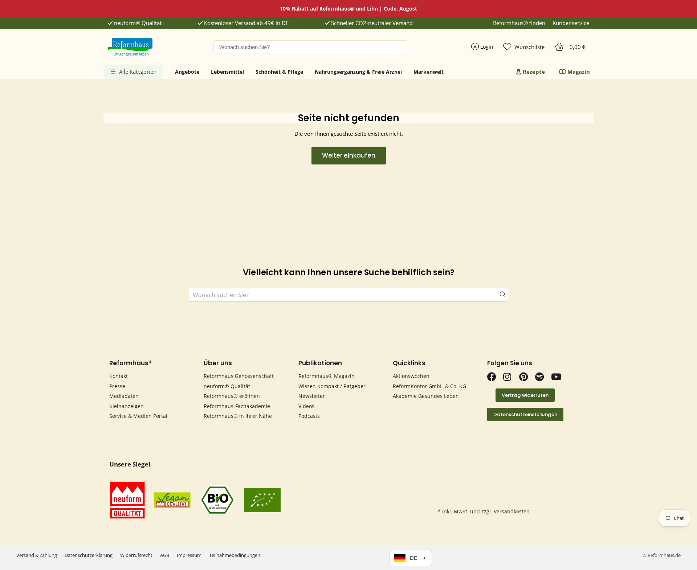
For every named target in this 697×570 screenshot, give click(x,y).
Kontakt (118, 375)
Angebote (187, 71)
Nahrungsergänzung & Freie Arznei (358, 71)
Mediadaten (124, 395)
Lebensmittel (227, 71)
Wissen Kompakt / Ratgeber (332, 386)
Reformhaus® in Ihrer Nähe (238, 415)
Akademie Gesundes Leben (426, 395)
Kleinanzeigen (126, 406)
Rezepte (534, 71)
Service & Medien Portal (138, 415)
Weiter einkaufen (348, 155)
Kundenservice (571, 23)
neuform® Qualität (137, 23)
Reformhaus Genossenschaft (239, 375)
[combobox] (310, 46)
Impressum (189, 555)
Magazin (578, 71)
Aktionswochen (411, 375)
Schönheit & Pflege (279, 71)
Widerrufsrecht (136, 555)
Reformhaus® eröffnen (232, 395)
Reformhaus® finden (519, 23)
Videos (306, 406)
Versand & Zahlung (36, 555)
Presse (117, 386)
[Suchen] (498, 294)
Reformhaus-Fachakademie (237, 406)
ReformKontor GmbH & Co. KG (429, 386)
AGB (164, 555)
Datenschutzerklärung (89, 555)
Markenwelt (428, 71)
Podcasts (309, 415)
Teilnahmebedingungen (234, 555)
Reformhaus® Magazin (326, 375)
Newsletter (311, 395)
